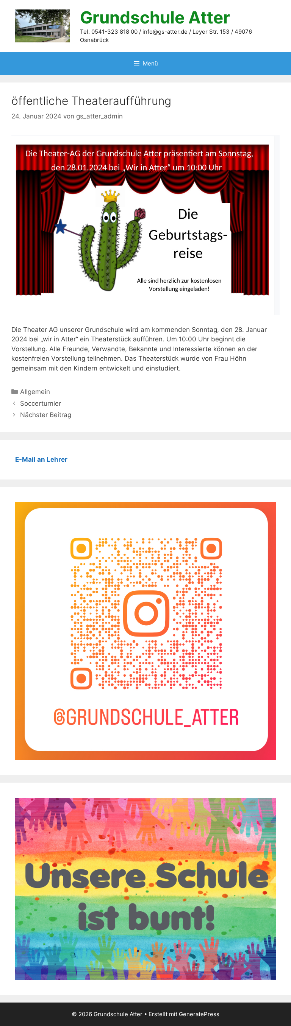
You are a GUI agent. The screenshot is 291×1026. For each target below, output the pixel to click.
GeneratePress (199, 1014)
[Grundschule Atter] (42, 26)
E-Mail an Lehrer (41, 459)
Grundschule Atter (155, 17)
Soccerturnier (40, 403)
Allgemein (35, 391)
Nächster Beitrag (45, 415)
